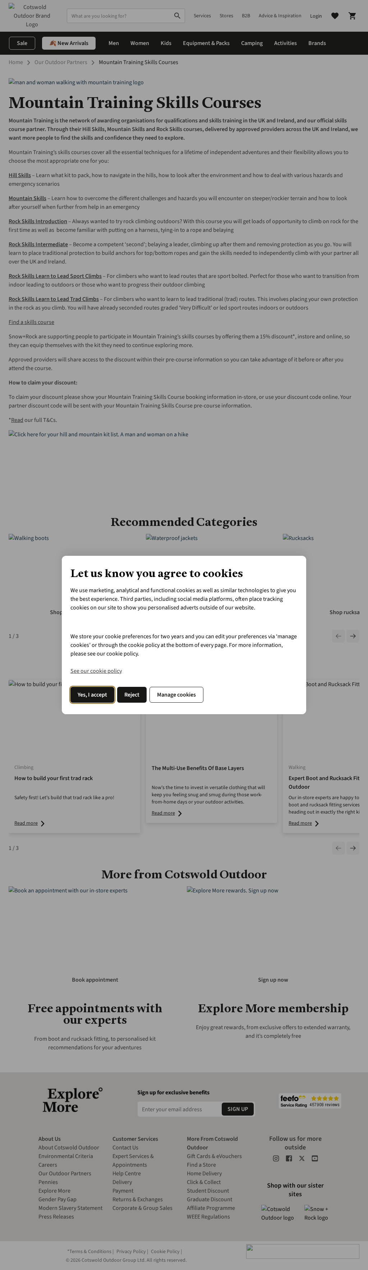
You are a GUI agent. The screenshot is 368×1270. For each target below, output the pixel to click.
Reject (131, 695)
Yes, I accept (92, 695)
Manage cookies (176, 695)
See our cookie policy (96, 671)
